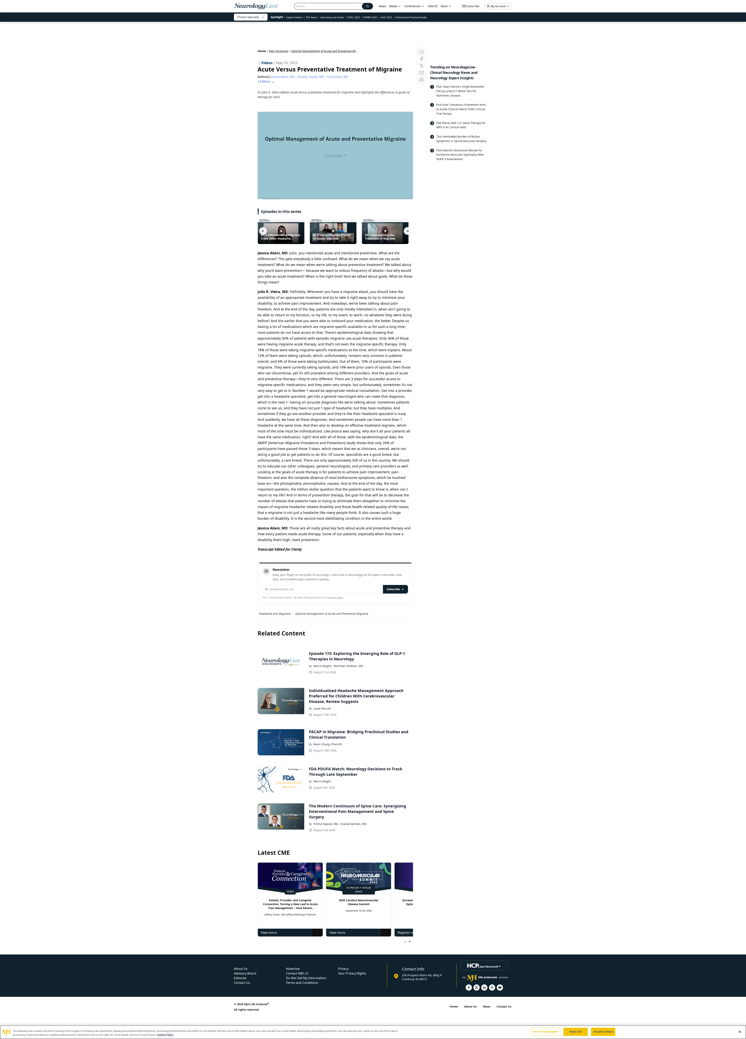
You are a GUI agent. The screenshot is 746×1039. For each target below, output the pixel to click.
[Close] (740, 1031)
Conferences (412, 6)
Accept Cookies (603, 1031)
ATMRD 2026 (370, 17)
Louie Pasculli (322, 708)
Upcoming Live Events (332, 17)
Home (262, 51)
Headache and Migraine (275, 613)
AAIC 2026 (386, 17)
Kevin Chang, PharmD (327, 744)
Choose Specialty (248, 17)
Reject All (575, 1031)
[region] (373, 1032)
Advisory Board (245, 973)
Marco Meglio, (322, 666)
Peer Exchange (278, 51)
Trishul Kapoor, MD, (326, 824)
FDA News (311, 17)
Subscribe (393, 589)
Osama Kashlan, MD (353, 824)
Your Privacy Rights (352, 973)
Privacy (343, 969)
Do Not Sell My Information (306, 978)
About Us (241, 969)
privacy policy (336, 597)
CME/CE (433, 6)
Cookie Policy (165, 1034)
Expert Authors (294, 17)
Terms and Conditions (302, 983)
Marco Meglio (322, 781)
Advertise (293, 969)
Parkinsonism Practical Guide (411, 17)
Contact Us (242, 983)
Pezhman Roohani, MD (348, 666)
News (382, 6)
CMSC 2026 (353, 17)
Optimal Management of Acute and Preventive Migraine (331, 613)
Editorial (240, 978)
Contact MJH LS (297, 973)
